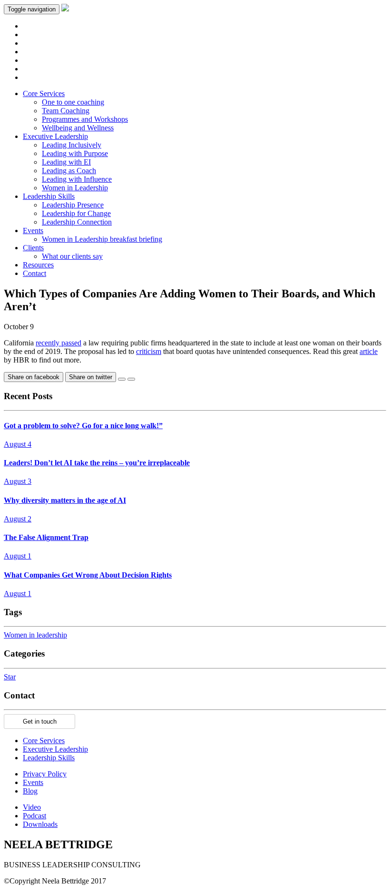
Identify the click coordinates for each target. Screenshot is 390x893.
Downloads (40, 824)
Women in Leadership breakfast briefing (102, 239)
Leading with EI (66, 162)
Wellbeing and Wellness (78, 128)
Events (33, 230)
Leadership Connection (77, 222)
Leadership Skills (49, 196)
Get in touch (40, 721)
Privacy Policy (45, 774)
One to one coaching (73, 102)
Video (32, 807)
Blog (30, 791)
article (369, 351)
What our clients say (72, 256)
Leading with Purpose (75, 153)
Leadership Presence (73, 205)
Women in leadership (35, 635)
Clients (33, 248)
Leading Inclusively (71, 145)
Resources (38, 265)
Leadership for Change (76, 213)
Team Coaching (65, 111)
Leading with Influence (77, 179)
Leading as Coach (69, 171)
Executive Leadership (55, 136)
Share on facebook (33, 377)
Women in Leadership (75, 188)
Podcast (34, 816)
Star (10, 677)
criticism (148, 351)
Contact (34, 273)
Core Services (44, 93)
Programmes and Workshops (85, 119)
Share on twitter (90, 377)
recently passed (58, 343)
